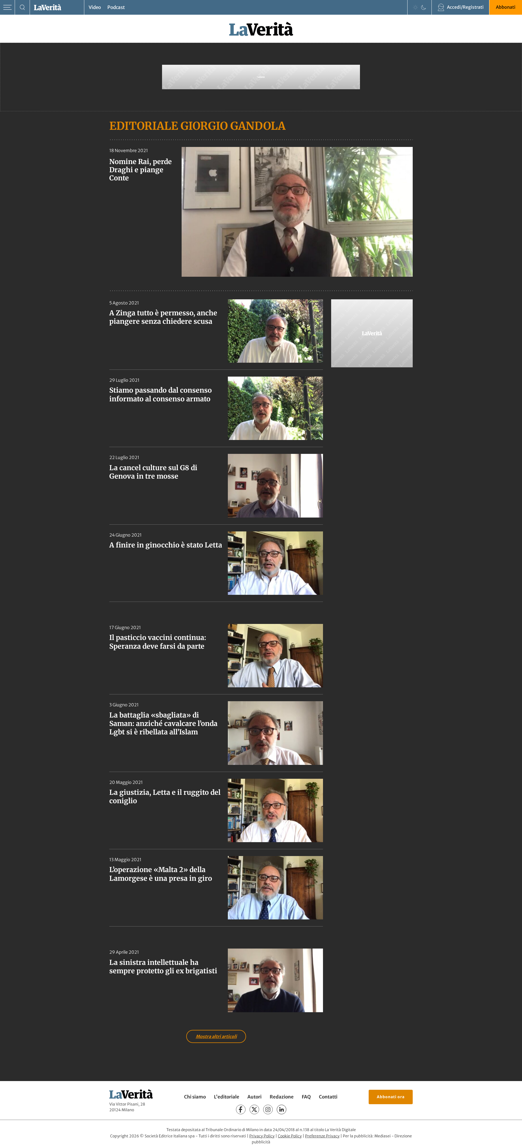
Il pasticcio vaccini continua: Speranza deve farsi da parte (157, 641)
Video (95, 7)
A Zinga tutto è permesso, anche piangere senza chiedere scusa (163, 317)
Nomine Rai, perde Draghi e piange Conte (140, 169)
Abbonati (505, 7)
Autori (254, 1097)
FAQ (306, 1097)
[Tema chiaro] (415, 7)
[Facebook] (241, 1109)
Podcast (116, 7)
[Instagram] (268, 1109)
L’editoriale (226, 1097)
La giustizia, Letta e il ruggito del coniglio (164, 796)
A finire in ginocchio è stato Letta (165, 545)
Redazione (282, 1097)
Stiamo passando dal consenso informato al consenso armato (160, 394)
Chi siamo (195, 1097)
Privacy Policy (262, 1136)
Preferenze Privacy (322, 1136)
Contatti (328, 1097)
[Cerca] (22, 7)
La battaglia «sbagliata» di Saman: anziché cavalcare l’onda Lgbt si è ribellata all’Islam (163, 724)
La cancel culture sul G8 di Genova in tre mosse (153, 472)
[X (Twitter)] (254, 1109)
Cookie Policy (290, 1136)
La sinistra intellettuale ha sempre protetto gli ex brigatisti (163, 966)
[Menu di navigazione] (7, 7)
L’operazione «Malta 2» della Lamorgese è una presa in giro (160, 873)
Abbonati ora (391, 1096)
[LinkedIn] (281, 1109)
